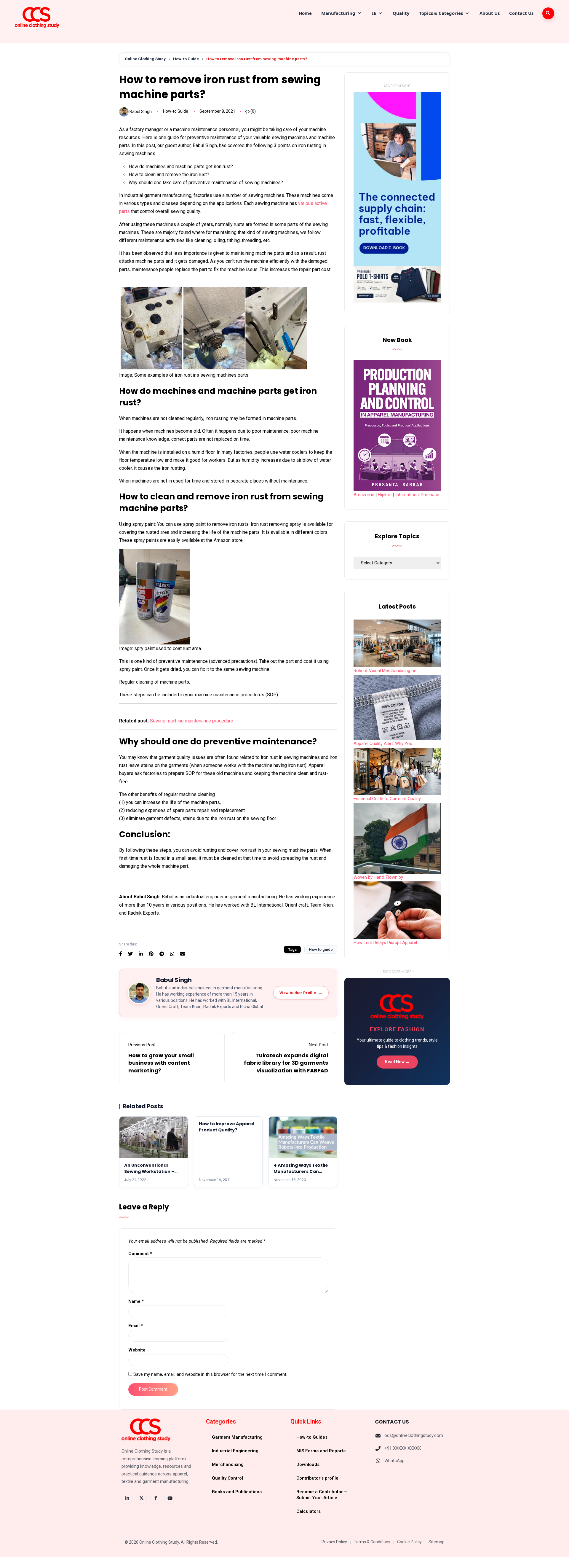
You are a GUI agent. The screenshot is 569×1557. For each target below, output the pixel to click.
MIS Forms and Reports (321, 1450)
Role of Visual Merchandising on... (386, 670)
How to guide (321, 949)
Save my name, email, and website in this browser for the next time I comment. (210, 1374)
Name (136, 1301)
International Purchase (417, 494)
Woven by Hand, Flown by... (379, 877)
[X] (141, 1498)
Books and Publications (237, 1491)
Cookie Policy (409, 1542)
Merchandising (228, 1464)
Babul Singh (141, 111)
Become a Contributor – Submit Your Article (321, 1494)
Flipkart (385, 494)
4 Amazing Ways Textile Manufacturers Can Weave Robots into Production (301, 1174)
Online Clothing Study (145, 58)
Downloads (307, 1464)
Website (137, 1350)
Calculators (308, 1511)
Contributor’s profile (317, 1478)
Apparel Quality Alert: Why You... (384, 743)
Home (305, 13)
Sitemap (437, 1542)
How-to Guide (186, 58)
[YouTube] (169, 1498)
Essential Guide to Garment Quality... (388, 798)
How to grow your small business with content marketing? (161, 1063)
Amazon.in (364, 494)
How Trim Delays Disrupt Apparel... (387, 942)
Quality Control (227, 1478)
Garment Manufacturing (237, 1437)
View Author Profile (300, 992)
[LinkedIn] (127, 1498)
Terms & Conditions (372, 1542)
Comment (140, 1253)
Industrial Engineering (235, 1450)
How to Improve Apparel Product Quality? (226, 1127)
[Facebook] (155, 1498)
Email (135, 1325)
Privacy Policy (334, 1542)
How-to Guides (311, 1437)
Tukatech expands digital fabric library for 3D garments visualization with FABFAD (286, 1063)
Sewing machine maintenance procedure (191, 721)
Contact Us (521, 13)
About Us (490, 13)
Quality (401, 13)
